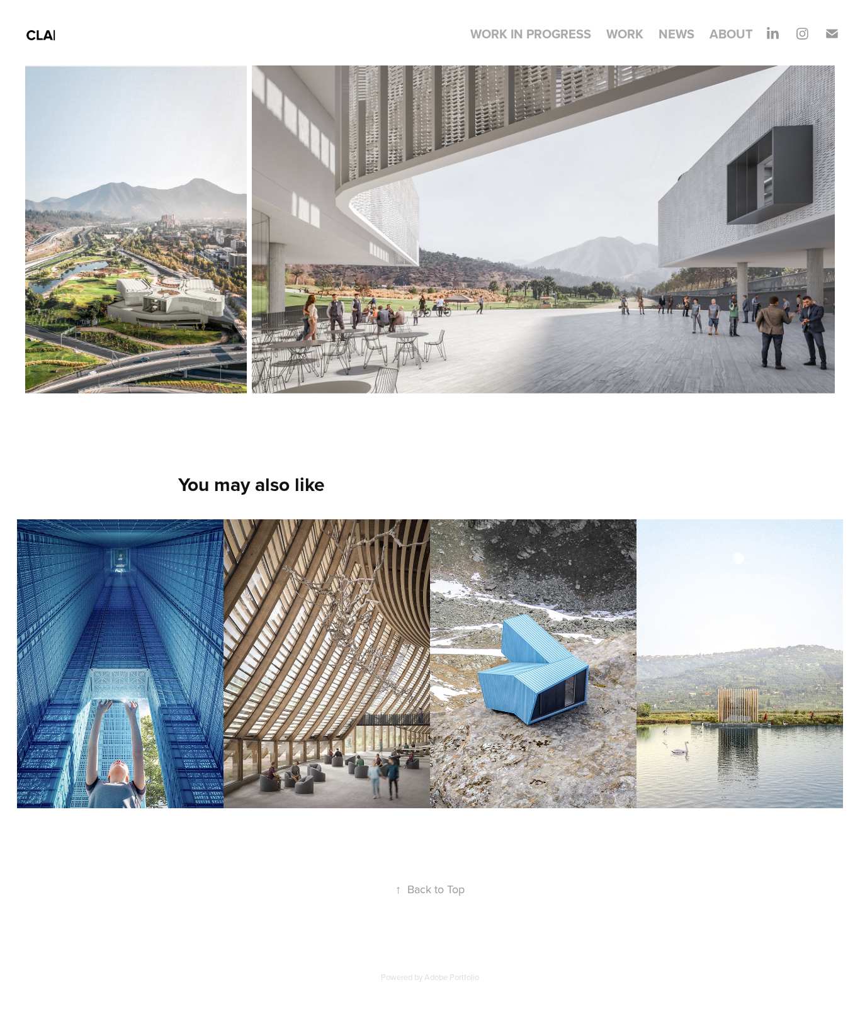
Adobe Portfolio (451, 977)
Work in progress (530, 34)
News (676, 34)
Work (624, 34)
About (731, 34)
